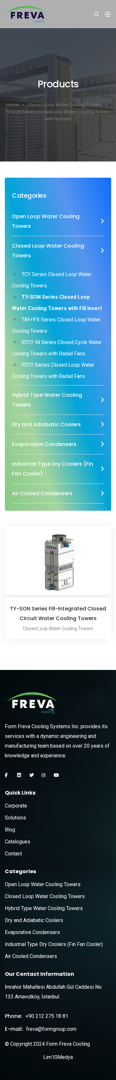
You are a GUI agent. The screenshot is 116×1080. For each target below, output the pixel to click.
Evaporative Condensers (32, 932)
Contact (13, 854)
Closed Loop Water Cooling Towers (65, 105)
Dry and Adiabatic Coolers (34, 920)
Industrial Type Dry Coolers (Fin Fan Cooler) (54, 944)
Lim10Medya (58, 1057)
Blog (10, 830)
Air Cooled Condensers (31, 956)
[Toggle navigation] (107, 14)
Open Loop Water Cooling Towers (43, 884)
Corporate (16, 806)
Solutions (15, 818)
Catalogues (17, 842)
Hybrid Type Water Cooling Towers (44, 908)
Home (12, 105)
